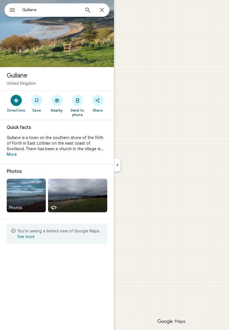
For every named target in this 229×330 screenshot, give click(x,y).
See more (26, 236)
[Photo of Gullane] (57, 33)
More (12, 154)
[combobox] (51, 9)
